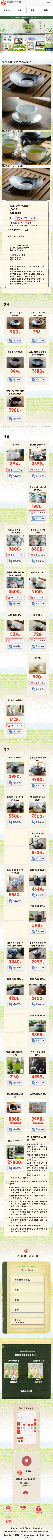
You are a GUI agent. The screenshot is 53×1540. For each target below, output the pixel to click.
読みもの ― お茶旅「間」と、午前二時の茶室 (26, 1527)
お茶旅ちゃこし (22, 1279)
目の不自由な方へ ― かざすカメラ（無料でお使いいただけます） (26, 1530)
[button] (6, 10)
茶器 (16, 1299)
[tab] (27, 1308)
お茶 (16, 1289)
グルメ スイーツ (17, 1320)
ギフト (17, 1309)
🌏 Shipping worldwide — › (26, 17)
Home (27, 1268)
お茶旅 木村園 (14, 1)
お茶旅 (28, 1470)
